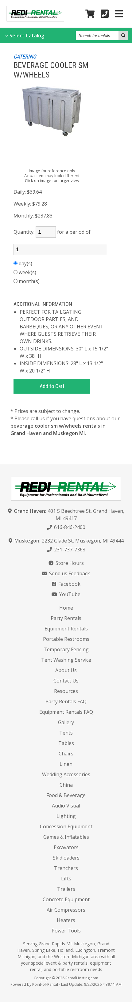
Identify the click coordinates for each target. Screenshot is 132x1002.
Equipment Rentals (66, 628)
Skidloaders (66, 857)
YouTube (69, 594)
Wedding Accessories (66, 774)
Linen (66, 764)
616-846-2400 (69, 527)
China (66, 784)
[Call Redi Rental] (105, 14)
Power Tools (66, 930)
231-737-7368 (69, 549)
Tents (66, 732)
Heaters (66, 920)
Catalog (27, 35)
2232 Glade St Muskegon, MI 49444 (69, 540)
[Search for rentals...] (123, 35)
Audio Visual (66, 805)
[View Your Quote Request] (90, 14)
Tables (66, 743)
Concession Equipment (66, 826)
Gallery (66, 722)
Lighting (66, 816)
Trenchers (66, 868)
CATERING (25, 56)
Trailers (66, 889)
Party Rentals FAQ (66, 701)
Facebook (68, 583)
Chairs (66, 753)
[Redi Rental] (35, 19)
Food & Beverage (66, 795)
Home (66, 607)
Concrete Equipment (66, 899)
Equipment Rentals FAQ (66, 712)
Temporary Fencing (66, 649)
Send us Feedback (69, 573)
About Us (66, 670)
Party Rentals (66, 618)
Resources (66, 691)
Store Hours (69, 563)
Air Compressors (66, 909)
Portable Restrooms (66, 639)
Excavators (66, 847)
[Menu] (119, 14)
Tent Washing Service (66, 659)
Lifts (66, 878)
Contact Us (66, 680)
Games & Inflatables (66, 837)
